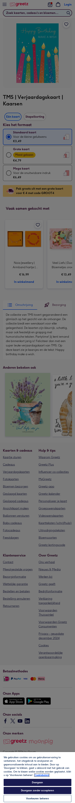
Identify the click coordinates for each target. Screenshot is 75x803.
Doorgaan (37, 782)
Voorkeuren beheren (37, 798)
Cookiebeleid (42, 775)
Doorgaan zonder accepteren (37, 790)
